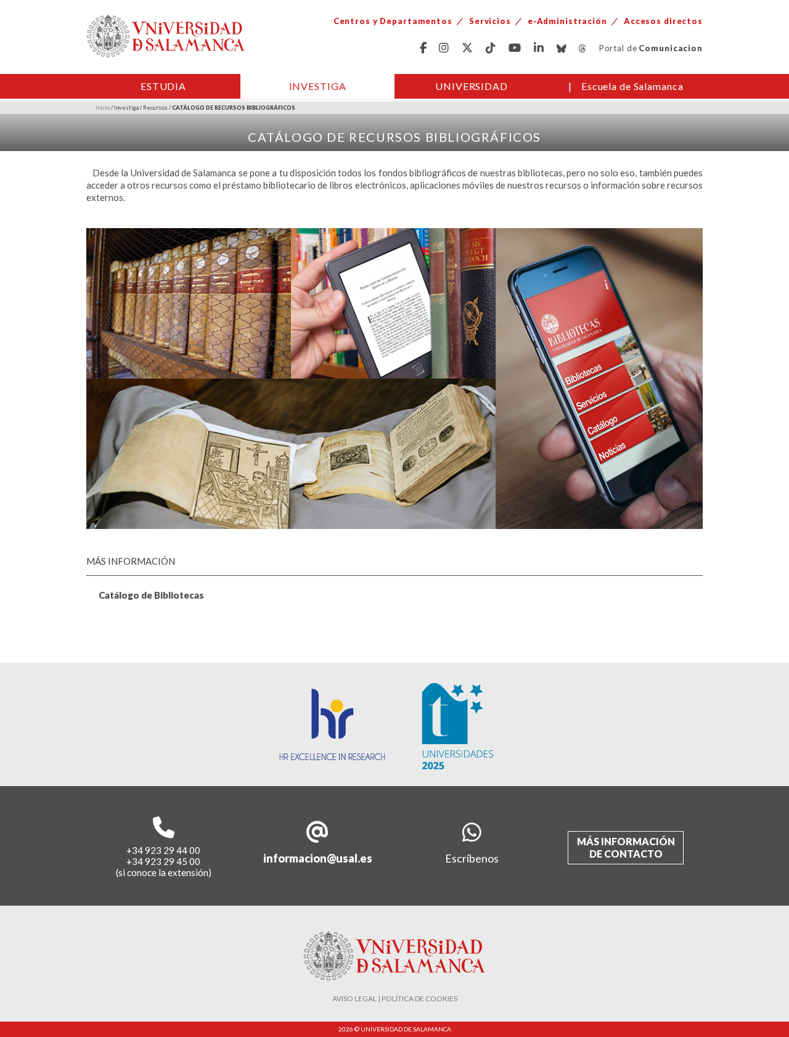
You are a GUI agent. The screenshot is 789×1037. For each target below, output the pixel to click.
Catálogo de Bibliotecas (151, 594)
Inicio (103, 107)
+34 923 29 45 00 (163, 861)
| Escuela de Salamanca (626, 86)
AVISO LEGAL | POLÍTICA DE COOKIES (394, 998)
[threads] (583, 48)
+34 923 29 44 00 (163, 850)
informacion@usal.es (317, 858)
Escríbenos (472, 858)
